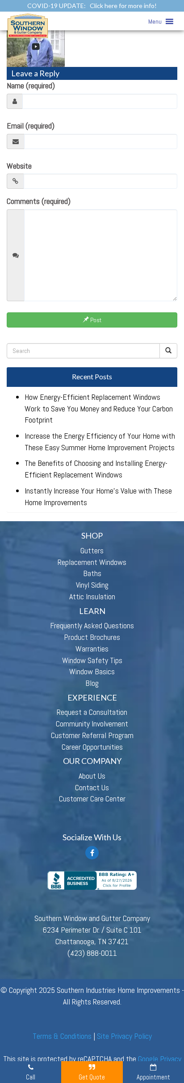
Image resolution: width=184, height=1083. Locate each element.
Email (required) (30, 125)
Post (95, 320)
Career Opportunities (92, 747)
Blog (92, 683)
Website (19, 166)
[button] (155, 21)
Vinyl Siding (92, 585)
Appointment (153, 1077)
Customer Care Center (92, 798)
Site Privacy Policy (124, 1036)
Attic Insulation (92, 596)
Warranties (92, 648)
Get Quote (92, 1077)
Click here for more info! (123, 5)
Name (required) (31, 85)
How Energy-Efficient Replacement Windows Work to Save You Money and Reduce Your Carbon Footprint (99, 408)
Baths (92, 573)
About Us (92, 776)
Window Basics (92, 671)
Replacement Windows (92, 562)
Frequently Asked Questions (92, 625)
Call (30, 1077)
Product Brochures (92, 637)
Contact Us (92, 787)
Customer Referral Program (92, 735)
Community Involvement (92, 723)
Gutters (92, 550)
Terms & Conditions (62, 1036)
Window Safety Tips (92, 660)
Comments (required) (39, 201)
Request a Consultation (92, 712)
